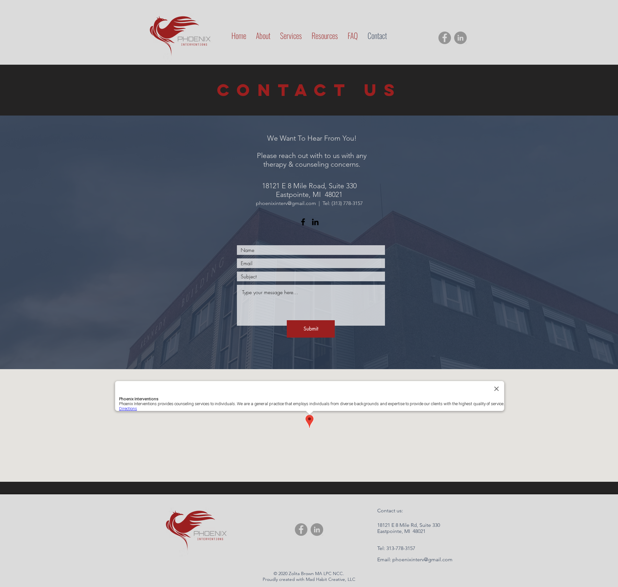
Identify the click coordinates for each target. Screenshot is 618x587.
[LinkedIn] (460, 38)
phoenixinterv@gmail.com (286, 203)
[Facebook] (444, 38)
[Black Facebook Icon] (303, 222)
